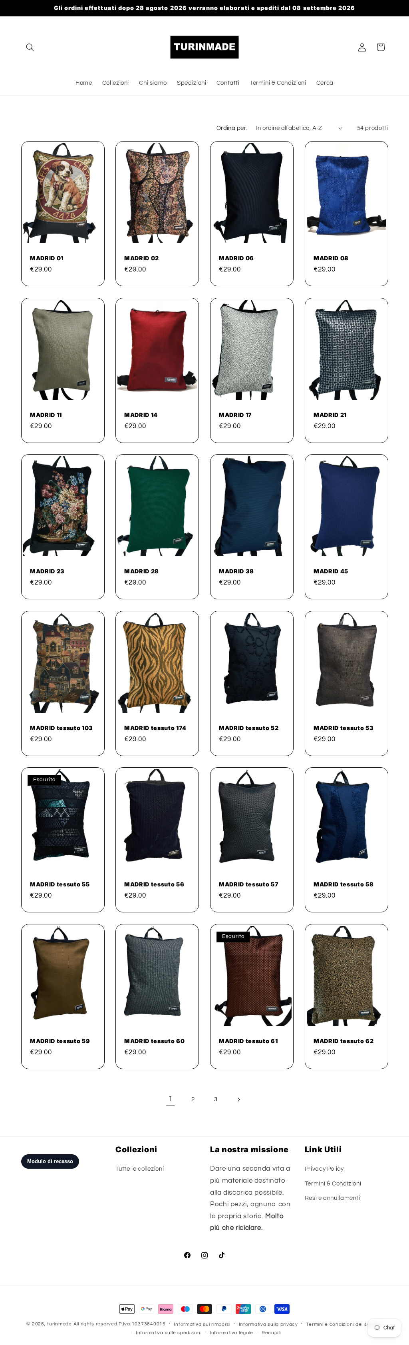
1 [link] (171, 1099)
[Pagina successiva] (238, 1099)
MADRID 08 (331, 258)
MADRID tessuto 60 (154, 1040)
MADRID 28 (141, 571)
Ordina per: (232, 128)
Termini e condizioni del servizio (344, 1324)
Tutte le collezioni (139, 1169)
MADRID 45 (331, 571)
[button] (30, 47)
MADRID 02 (141, 258)
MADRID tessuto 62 (343, 1040)
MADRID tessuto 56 (154, 884)
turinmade (59, 1324)
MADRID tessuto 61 (248, 1040)
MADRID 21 (330, 414)
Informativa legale (231, 1333)
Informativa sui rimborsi (202, 1324)
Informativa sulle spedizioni (169, 1333)
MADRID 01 (47, 258)
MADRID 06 (236, 258)
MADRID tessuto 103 (61, 727)
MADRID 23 (47, 571)
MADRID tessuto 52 (248, 727)
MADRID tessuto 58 (343, 884)
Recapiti (272, 1333)
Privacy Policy (324, 1169)
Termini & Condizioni (333, 1184)
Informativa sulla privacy (268, 1324)
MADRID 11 (46, 414)
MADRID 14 (141, 414)
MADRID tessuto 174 (155, 727)
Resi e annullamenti (332, 1198)
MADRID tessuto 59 (60, 1040)
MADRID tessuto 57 (248, 884)
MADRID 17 (235, 414)
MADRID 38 (236, 571)
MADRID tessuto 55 (59, 884)
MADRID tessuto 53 (343, 727)
